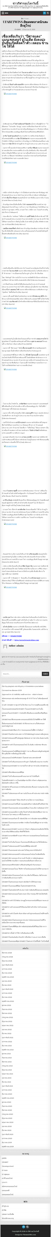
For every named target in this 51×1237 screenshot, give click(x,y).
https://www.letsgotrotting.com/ (27, 640)
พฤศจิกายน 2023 (8, 977)
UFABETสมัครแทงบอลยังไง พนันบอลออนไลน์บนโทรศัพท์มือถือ (23, 854)
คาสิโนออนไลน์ (7, 1178)
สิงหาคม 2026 (7, 953)
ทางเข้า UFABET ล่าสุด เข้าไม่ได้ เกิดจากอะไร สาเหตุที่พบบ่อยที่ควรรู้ (25, 705)
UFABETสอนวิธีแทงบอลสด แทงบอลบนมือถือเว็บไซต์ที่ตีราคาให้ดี (24, 719)
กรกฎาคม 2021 (7, 1066)
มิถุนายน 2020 (7, 1118)
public (4, 1158)
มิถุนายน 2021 (7, 1070)
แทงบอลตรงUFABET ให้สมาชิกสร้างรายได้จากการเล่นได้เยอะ (23, 800)
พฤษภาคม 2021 (7, 1074)
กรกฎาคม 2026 (7, 957)
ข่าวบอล (25, 18)
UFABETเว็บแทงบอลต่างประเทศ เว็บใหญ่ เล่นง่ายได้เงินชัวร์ (22, 850)
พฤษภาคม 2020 (7, 1122)
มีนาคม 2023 (6, 985)
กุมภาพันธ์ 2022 (7, 1037)
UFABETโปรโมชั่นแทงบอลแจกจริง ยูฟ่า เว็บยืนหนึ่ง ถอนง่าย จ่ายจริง (25, 762)
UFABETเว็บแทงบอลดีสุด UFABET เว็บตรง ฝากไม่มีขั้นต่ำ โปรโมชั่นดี (25, 941)
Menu (6, 13)
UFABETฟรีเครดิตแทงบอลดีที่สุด (13, 772)
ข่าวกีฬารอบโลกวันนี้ (25, 3)
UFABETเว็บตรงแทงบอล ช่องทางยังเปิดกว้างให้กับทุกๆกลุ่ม (21, 882)
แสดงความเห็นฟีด (8, 1214)
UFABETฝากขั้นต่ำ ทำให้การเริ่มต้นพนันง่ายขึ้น (18, 933)
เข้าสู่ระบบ (5, 1206)
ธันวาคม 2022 (7, 997)
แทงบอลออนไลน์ (7, 1194)
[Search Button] (47, 13)
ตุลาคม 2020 (6, 1102)
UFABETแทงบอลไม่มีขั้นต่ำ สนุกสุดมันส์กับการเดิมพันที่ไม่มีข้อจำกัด (25, 804)
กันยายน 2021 (7, 1058)
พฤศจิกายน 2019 (8, 1146)
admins (18, 29)
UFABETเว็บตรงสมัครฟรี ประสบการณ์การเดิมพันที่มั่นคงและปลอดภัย (25, 890)
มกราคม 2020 (7, 1138)
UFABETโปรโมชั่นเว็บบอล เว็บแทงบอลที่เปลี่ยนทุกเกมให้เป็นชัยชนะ (24, 842)
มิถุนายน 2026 (7, 961)
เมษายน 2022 (7, 1029)
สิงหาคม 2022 (7, 1013)
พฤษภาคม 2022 (7, 1025)
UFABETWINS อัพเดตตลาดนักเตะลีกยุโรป (25, 24)
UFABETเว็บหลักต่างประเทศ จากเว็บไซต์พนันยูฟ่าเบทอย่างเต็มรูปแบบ (25, 734)
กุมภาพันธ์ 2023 (7, 989)
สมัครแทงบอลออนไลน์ (9, 1186)
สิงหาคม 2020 (7, 1110)
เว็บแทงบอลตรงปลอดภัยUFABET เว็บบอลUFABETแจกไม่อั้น (22, 709)
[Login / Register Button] (44, 13)
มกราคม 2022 (7, 1042)
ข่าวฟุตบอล (5, 1174)
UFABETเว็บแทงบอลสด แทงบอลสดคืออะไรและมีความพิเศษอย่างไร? (25, 808)
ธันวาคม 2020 (7, 1094)
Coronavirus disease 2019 (12, 690)
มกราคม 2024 (7, 969)
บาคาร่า (4, 1182)
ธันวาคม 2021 (7, 1046)
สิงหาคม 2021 (7, 1062)
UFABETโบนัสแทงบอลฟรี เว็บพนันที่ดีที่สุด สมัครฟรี (19, 846)
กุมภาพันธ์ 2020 (7, 1134)
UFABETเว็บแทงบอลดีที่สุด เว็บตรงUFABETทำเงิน (19, 886)
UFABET (5, 1162)
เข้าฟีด (4, 1210)
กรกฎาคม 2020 (7, 1114)
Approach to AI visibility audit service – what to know (22, 694)
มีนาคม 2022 (6, 1033)
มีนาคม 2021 (6, 1082)
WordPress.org (8, 1218)
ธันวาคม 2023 (7, 973)
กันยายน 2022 (7, 1009)
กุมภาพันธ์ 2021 (7, 1086)
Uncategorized (7, 1166)
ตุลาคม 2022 (6, 1005)
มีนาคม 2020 (6, 1130)
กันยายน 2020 (7, 1106)
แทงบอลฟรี (5, 1190)
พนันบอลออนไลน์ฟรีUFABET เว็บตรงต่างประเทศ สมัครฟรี (21, 758)
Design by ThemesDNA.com (25, 1235)
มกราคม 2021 (7, 1090)
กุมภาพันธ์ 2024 (7, 965)
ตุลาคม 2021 (6, 1054)
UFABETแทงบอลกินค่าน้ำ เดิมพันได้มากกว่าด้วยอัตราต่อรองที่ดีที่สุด (25, 818)
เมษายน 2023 (7, 981)
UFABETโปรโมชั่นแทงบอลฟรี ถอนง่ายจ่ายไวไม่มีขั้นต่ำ (20, 776)
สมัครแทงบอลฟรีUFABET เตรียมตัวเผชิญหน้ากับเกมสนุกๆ (21, 865)
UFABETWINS (16, 636)
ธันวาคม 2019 (7, 1142)
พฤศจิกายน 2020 (8, 1098)
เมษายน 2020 (7, 1126)
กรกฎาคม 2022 (7, 1017)
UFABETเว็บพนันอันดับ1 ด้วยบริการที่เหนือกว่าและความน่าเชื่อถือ (24, 937)
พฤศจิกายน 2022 (8, 1001)
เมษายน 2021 (6, 1078)
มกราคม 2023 (7, 993)
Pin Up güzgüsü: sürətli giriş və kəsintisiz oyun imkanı (22, 686)
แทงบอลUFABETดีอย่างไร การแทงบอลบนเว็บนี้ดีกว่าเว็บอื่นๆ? (22, 730)
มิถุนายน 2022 (7, 1021)
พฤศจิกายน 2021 (8, 1050)
